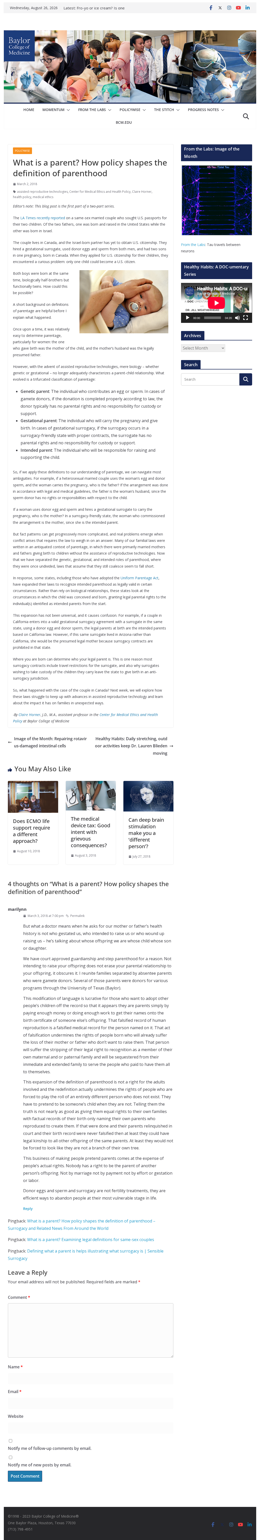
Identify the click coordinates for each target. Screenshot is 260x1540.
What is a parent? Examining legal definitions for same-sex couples (90, 1239)
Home (28, 109)
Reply (28, 1208)
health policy (22, 197)
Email (15, 1391)
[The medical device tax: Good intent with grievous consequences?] (91, 784)
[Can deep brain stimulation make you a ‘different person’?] (148, 784)
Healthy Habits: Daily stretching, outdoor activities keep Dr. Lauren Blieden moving (131, 746)
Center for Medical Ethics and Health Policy (100, 191)
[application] (216, 303)
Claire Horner (142, 191)
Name (15, 1367)
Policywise (130, 109)
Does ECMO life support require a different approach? (31, 831)
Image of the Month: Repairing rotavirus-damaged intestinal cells (50, 742)
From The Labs (92, 109)
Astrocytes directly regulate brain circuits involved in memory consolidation (106, 10)
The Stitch (164, 109)
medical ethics (43, 197)
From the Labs (193, 244)
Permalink (77, 916)
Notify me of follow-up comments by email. (49, 1448)
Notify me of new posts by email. (39, 1465)
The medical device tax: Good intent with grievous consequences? (90, 832)
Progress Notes (203, 109)
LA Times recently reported (42, 217)
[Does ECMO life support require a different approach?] (33, 784)
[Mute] (237, 317)
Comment (19, 1297)
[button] (67, 110)
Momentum (53, 109)
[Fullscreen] (245, 317)
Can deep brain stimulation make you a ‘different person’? (146, 833)
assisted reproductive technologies (42, 191)
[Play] (187, 317)
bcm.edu (124, 122)
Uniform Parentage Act (139, 577)
